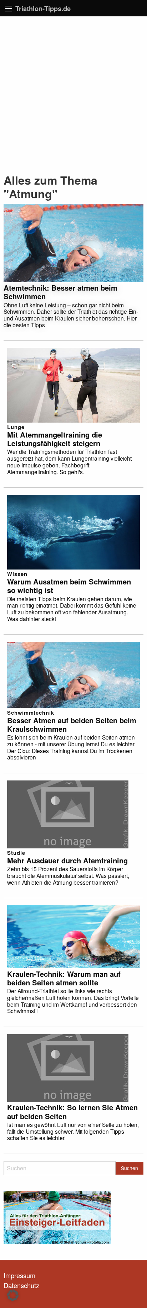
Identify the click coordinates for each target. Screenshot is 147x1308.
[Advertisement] (73, 93)
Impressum (19, 1275)
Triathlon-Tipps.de (43, 8)
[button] (13, 1295)
